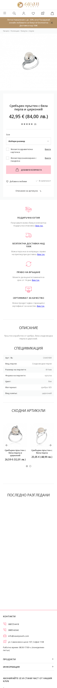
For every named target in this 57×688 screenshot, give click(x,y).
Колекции (15, 31)
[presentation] (7, 445)
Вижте (48, 149)
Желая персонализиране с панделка (23, 159)
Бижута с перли (27, 31)
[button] (27, 466)
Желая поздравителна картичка (22, 150)
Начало (6, 31)
